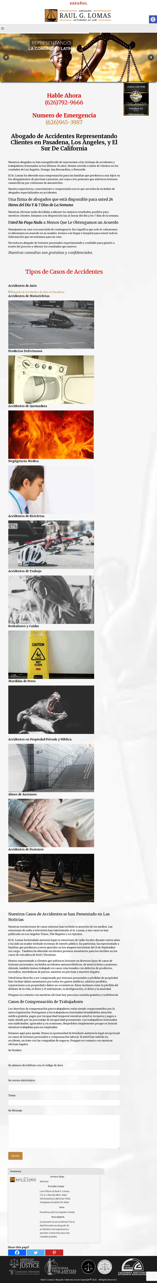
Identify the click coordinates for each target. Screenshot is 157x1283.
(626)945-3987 (64, 122)
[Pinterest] (54, 1252)
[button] (153, 19)
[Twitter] (36, 1252)
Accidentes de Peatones (26, 849)
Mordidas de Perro (22, 681)
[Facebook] (17, 1252)
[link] (78, 2)
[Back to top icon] (142, 1276)
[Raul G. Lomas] (78, 15)
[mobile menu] (2, 28)
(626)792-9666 (64, 102)
